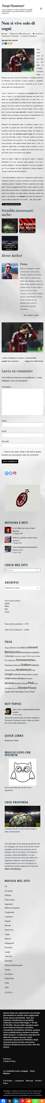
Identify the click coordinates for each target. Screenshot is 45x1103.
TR (6, 886)
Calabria (35, 652)
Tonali (32, 692)
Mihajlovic (22, 678)
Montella (9, 683)
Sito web (5, 441)
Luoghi (7, 952)
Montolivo (18, 683)
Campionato (6, 36)
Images (7, 970)
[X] (6, 43)
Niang (25, 683)
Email (4, 431)
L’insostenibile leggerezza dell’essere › (34, 361)
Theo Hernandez (17, 692)
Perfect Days (10, 900)
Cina (28, 656)
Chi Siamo (9, 891)
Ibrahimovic (24, 669)
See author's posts (31, 315)
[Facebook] (3, 43)
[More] (11, 43)
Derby (38, 656)
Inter (33, 670)
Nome (4, 421)
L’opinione (9, 917)
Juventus (17, 674)
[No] (42, 1096)
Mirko (7, 606)
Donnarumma (25, 660)
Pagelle (8, 921)
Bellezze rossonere (12, 908)
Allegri (7, 648)
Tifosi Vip (8, 956)
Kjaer (30, 674)
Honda (13, 670)
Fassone (16, 665)
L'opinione (14, 36)
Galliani (26, 665)
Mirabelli (29, 678)
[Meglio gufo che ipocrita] (22, 772)
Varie (7, 987)
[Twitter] (10, 473)
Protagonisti (9, 943)
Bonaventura (25, 652)
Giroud (7, 670)
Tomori (26, 692)
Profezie (8, 895)
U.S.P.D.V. (9, 992)
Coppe (7, 934)
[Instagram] (14, 473)
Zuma (24, 264)
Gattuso (35, 665)
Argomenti (9, 904)
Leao (7, 678)
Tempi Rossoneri (13, 6)
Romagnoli (8, 688)
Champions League (20, 656)
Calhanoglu (9, 656)
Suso (32, 687)
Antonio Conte (15, 648)
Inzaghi (9, 674)
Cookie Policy (9, 1061)
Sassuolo (15, 688)
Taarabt (7, 692)
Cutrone (33, 656)
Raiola (36, 683)
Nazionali (8, 961)
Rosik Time (9, 930)
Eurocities (8, 948)
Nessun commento (30, 36)
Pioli (31, 683)
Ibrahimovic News (12, 740)
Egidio (7, 603)
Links (7, 983)
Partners (7, 1059)
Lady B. (35, 674)
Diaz (14, 660)
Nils (6, 609)
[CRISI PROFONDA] (22, 816)
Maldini (14, 678)
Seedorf (23, 687)
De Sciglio (8, 660)
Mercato (8, 925)
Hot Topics (9, 974)
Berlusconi (12, 652)
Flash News (9, 978)
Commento (7, 387)
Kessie (24, 674)
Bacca (24, 647)
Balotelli (33, 647)
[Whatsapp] (8, 43)
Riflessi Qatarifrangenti (13, 965)
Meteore (8, 939)
